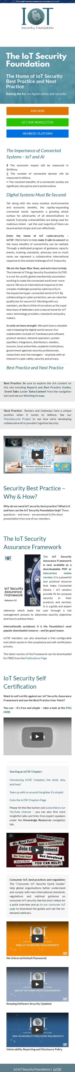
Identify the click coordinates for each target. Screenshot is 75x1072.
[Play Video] (37, 455)
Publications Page (36, 658)
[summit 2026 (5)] (37, 1)
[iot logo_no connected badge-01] (37, 7)
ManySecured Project (17, 418)
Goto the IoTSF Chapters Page (28, 800)
